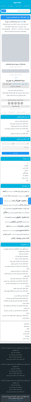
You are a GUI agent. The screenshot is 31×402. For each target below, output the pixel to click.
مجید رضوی (21, 217)
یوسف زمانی (16, 238)
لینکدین (15, 103)
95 (27, 163)
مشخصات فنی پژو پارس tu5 (21, 256)
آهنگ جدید (18, 6)
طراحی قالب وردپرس (17, 400)
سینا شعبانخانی (16, 84)
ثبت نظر (15, 153)
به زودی (18, 112)
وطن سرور (27, 331)
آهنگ (21, 22)
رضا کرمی (17, 205)
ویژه (27, 180)
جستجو (3, 11)
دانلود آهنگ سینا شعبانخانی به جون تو (16, 17)
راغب (13, 200)
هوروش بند (17, 234)
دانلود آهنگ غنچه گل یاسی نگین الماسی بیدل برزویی (16, 281)
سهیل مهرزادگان (6, 205)
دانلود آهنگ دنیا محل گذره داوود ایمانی (19, 278)
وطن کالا (27, 336)
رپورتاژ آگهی (25, 173)
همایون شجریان (23, 234)
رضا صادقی (22, 205)
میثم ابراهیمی (5, 230)
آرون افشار (17, 191)
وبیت (10, 400)
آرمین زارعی (23, 191)
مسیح (21, 230)
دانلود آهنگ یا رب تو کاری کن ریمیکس (19, 133)
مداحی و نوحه (25, 178)
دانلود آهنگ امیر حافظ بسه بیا (21, 296)
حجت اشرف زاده (9, 196)
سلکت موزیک (24, 84)
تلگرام (9, 103)
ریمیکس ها (10, 6)
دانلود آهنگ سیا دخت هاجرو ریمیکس (19, 126)
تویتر (18, 103)
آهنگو (28, 329)
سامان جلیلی (11, 205)
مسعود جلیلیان (14, 226)
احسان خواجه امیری (10, 191)
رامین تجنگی (8, 201)
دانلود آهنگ (26, 326)
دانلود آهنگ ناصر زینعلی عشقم (21, 288)
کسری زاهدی (7, 234)
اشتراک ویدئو (26, 334)
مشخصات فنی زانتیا (23, 254)
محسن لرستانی (25, 222)
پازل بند (12, 234)
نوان (28, 234)
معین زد (16, 230)
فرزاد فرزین (17, 213)
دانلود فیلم (26, 324)
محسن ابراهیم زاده (10, 217)
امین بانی (24, 196)
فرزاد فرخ (22, 212)
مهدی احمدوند (11, 230)
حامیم (16, 196)
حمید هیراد (20, 200)
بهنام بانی (20, 196)
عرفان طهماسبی (25, 208)
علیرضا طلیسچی (17, 209)
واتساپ (12, 103)
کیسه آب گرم (26, 339)
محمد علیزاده (7, 222)
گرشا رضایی (25, 238)
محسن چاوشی (16, 221)
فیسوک (22, 103)
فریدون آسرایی (11, 212)
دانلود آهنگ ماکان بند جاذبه (21, 121)
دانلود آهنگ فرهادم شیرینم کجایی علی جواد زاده (17, 298)
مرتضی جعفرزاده (23, 226)
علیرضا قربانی (9, 208)
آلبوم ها (26, 165)
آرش (28, 191)
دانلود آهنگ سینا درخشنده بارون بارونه (19, 124)
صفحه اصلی (26, 6)
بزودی (16, 77)
